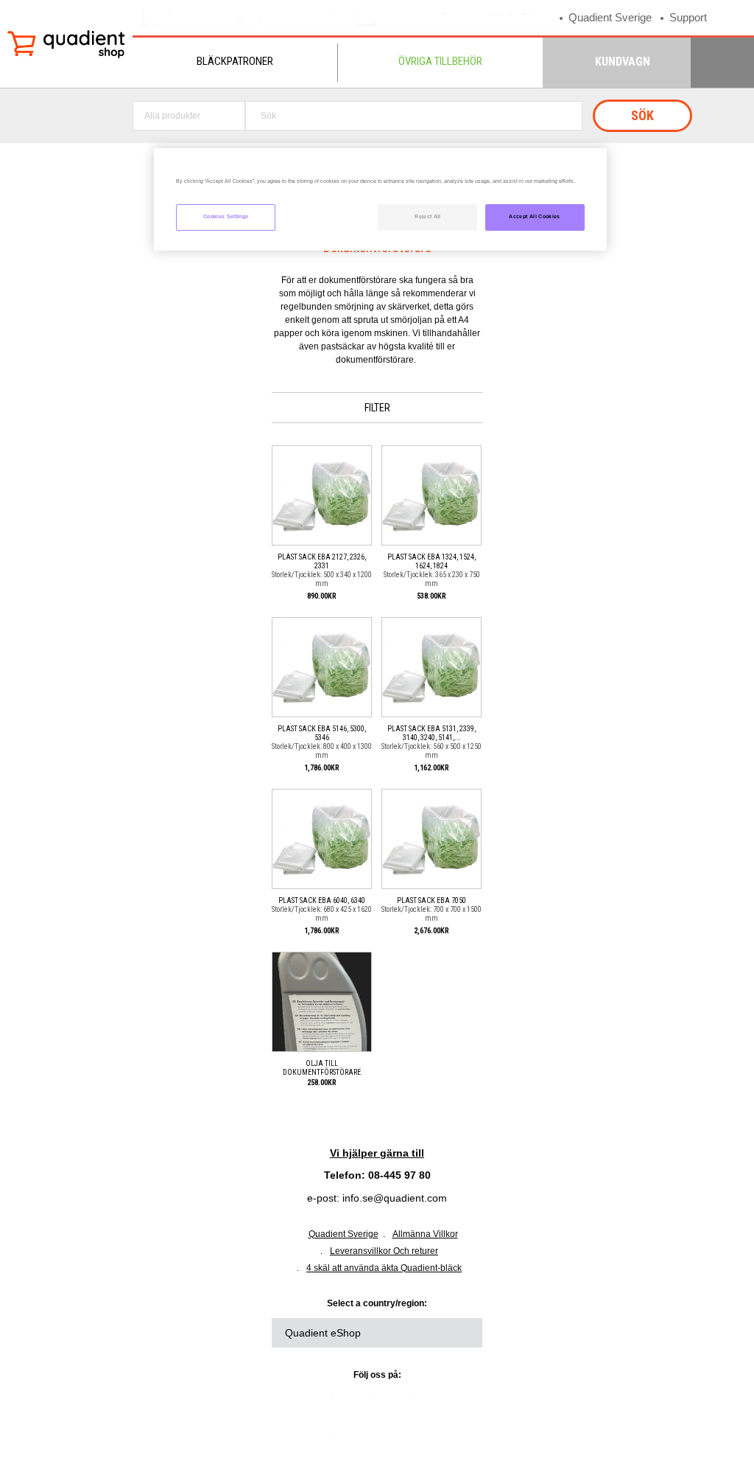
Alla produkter (172, 116)
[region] (380, 199)
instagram (316, 1444)
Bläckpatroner (235, 61)
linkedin (316, 1403)
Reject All (428, 217)
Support (688, 17)
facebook (397, 1403)
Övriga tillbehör (440, 61)
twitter (357, 1403)
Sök (642, 115)
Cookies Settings (226, 217)
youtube (438, 1403)
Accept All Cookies (534, 217)
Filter (377, 408)
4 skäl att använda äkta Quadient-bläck (384, 1268)
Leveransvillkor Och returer (384, 1251)
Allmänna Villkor (425, 1234)
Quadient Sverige (610, 17)
